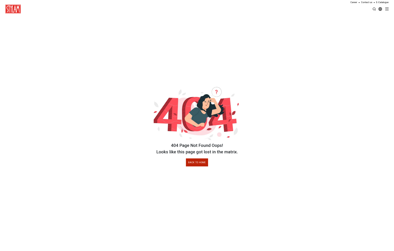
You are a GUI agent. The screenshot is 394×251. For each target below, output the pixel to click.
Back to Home (197, 162)
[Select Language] (380, 9)
